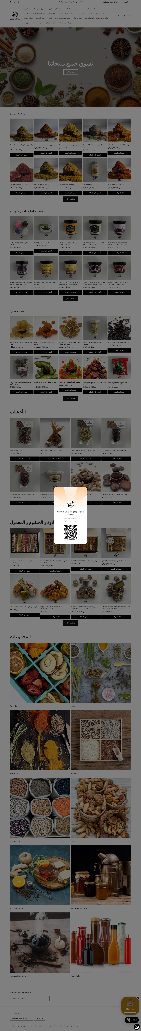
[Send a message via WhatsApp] (137, 1027)
